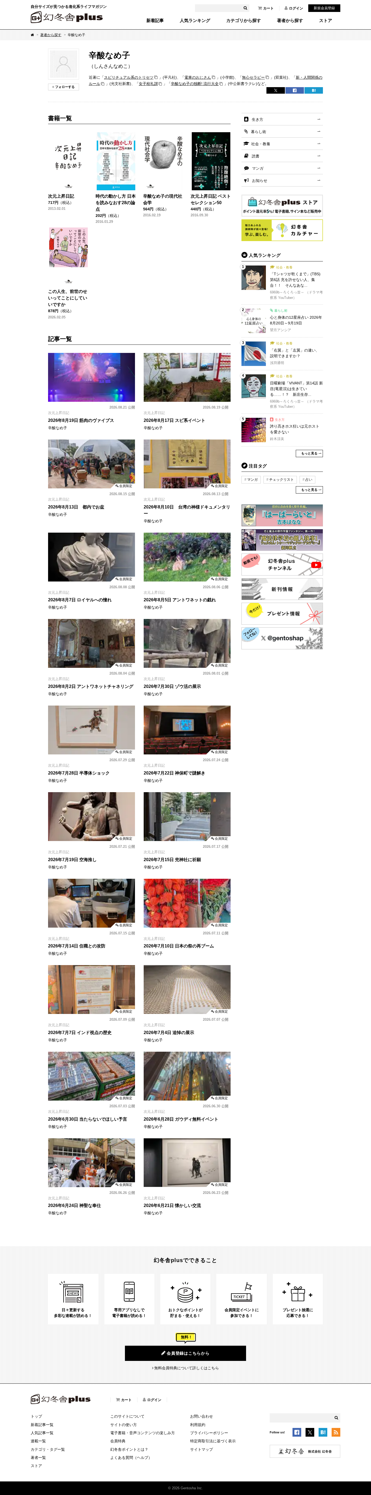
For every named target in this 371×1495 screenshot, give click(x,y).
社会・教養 (260, 144)
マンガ (257, 168)
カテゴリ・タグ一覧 (48, 1449)
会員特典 (117, 1441)
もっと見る (309, 453)
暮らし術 (258, 131)
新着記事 (155, 20)
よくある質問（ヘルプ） (131, 1457)
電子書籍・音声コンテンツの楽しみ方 (142, 1433)
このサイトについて (127, 1416)
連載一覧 (38, 1441)
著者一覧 (38, 1457)
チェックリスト (281, 480)
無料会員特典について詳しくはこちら (186, 1368)
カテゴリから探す (243, 20)
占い (308, 480)
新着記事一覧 (42, 1425)
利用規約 (197, 1425)
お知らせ (259, 180)
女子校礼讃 (148, 83)
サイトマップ (201, 1449)
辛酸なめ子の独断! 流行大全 (195, 83)
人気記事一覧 (42, 1433)
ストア (325, 20)
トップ (36, 1416)
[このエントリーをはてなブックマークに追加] (323, 1433)
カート (268, 8)
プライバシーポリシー (209, 1433)
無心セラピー (253, 77)
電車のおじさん (197, 77)
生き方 (257, 119)
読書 (255, 156)
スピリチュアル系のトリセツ (128, 77)
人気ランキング (195, 20)
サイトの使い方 (123, 1425)
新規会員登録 (324, 8)
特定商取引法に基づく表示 (213, 1441)
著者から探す (290, 20)
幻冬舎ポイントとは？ (129, 1449)
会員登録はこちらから (188, 1353)
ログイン (296, 8)
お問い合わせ (201, 1416)
